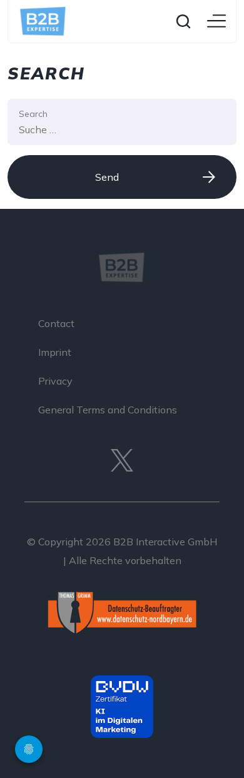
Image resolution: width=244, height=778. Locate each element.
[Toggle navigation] (216, 21)
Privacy (55, 381)
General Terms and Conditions (107, 409)
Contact (56, 323)
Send (107, 177)
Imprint (54, 352)
